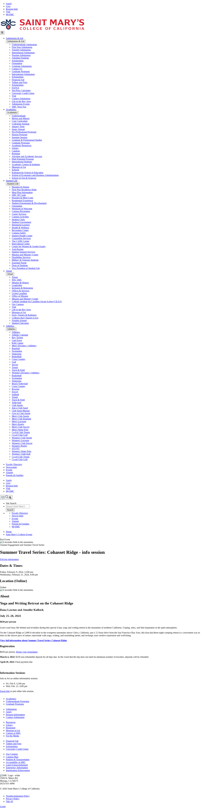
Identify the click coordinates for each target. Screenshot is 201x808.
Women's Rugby (19, 446)
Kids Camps (17, 343)
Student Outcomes (20, 323)
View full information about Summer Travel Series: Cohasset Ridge (33, 640)
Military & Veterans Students (25, 260)
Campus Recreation (21, 211)
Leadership (17, 285)
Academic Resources (21, 145)
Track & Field (18, 370)
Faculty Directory (14, 464)
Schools (15, 170)
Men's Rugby (18, 424)
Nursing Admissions (21, 55)
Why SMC (17, 280)
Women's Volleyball (21, 454)
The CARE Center (20, 241)
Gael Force (17, 340)
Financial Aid (18, 79)
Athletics (10, 326)
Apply (9, 3)
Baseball (16, 348)
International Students (22, 161)
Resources (10, 722)
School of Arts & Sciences (24, 178)
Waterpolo (16, 354)
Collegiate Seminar (20, 124)
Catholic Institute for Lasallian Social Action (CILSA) (37, 301)
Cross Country (18, 359)
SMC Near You (19, 107)
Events (9, 470)
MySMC (10, 14)
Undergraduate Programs (17, 701)
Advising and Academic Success (27, 156)
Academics (11, 109)
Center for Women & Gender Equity (29, 246)
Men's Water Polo (20, 429)
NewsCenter (17, 516)
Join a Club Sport (20, 408)
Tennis (15, 367)
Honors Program (19, 134)
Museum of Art (19, 167)
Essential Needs (19, 263)
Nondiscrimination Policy (18, 796)
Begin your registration (27, 652)
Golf (14, 362)
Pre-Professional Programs (24, 132)
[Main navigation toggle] (2, 32)
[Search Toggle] (6, 497)
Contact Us (17, 69)
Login (3, 806)
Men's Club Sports (20, 416)
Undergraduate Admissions (24, 44)
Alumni (9, 472)
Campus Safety (19, 233)
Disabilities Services (21, 257)
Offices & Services (20, 290)
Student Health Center (22, 235)
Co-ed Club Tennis (20, 457)
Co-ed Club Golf (20, 435)
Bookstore (10, 727)
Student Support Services (23, 252)
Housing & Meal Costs (22, 197)
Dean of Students (20, 265)
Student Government (21, 222)
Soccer (15, 364)
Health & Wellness (20, 227)
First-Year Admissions (22, 47)
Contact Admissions (21, 98)
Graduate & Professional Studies (27, 140)
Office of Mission (20, 296)
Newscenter (11, 467)
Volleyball (16, 402)
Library (15, 148)
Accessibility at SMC (16, 762)
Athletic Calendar (20, 335)
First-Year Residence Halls (24, 189)
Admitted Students (20, 58)
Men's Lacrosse (19, 421)
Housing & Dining (20, 187)
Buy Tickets (17, 337)
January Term (18, 126)
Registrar (16, 153)
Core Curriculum (20, 121)
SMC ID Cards (19, 195)
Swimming (17, 351)
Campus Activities (20, 216)
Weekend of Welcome (22, 208)
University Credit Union (23, 93)
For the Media (12, 736)
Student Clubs (18, 219)
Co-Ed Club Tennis (21, 432)
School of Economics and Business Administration (35, 175)
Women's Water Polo (21, 451)
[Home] (42, 29)
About (9, 271)
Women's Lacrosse (20, 440)
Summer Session (19, 137)
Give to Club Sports (21, 413)
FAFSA (15, 88)
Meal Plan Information (22, 192)
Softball (15, 394)
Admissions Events (21, 104)
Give (8, 6)
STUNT (16, 448)
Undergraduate (19, 116)
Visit (8, 11)
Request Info (12, 9)
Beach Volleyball (20, 383)
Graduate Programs (21, 71)
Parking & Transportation (17, 759)
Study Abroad (18, 129)
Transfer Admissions (21, 50)
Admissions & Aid (14, 38)
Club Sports (17, 405)
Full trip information (9, 559)
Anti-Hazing (17, 249)
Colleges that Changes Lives (25, 318)
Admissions (11, 709)
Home (9, 531)
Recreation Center (20, 230)
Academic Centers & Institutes (26, 164)
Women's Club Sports (22, 438)
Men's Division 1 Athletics (24, 345)
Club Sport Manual (21, 410)
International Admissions (23, 52)
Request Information (15, 714)
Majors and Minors (20, 118)
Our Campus (18, 304)
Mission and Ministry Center (25, 254)
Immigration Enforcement (18, 770)
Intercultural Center (21, 244)
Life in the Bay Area (21, 101)
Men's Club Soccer (20, 427)
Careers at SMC (13, 733)
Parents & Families (14, 475)
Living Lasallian (19, 293)
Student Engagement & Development (29, 203)
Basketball (16, 356)
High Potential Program (23, 159)
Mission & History (20, 282)
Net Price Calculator (21, 90)
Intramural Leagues (21, 225)
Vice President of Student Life (26, 268)
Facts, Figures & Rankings (24, 315)
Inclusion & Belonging (22, 288)
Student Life (11, 180)
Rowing (15, 389)
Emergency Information (17, 767)
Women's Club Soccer (22, 443)
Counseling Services (21, 238)
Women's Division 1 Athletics (25, 372)
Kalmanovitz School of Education (27, 172)
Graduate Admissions (22, 66)
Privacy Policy (12, 798)
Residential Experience (22, 200)
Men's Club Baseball (21, 419)
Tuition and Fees (19, 82)
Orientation (17, 63)
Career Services (19, 214)
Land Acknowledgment (17, 765)
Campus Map (12, 757)
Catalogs (16, 151)
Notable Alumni (19, 320)
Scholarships (18, 60)
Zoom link (5, 691)
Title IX (9, 801)
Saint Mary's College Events (19, 534)
